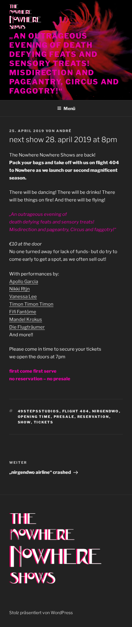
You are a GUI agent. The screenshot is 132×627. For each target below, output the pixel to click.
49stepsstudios (39, 411)
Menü (69, 108)
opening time (34, 417)
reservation (93, 417)
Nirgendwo (105, 411)
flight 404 (75, 411)
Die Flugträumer (27, 327)
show (24, 422)
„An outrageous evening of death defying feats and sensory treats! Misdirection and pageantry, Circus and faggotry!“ (64, 63)
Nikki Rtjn (19, 289)
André (64, 131)
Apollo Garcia (23, 281)
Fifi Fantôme (22, 312)
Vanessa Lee (23, 296)
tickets (44, 422)
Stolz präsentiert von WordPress (41, 612)
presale (64, 417)
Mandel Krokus (25, 319)
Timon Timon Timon (31, 304)
